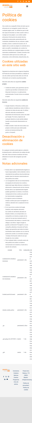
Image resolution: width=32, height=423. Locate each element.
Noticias (16, 375)
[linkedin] (26, 1)
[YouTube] (7, 379)
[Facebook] (3, 376)
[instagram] (23, 1)
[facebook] (17, 1)
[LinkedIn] (4, 379)
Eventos (16, 377)
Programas (16, 379)
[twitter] (20, 1)
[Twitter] (6, 376)
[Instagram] (8, 376)
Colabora (16, 373)
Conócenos (16, 371)
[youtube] (29, 1)
